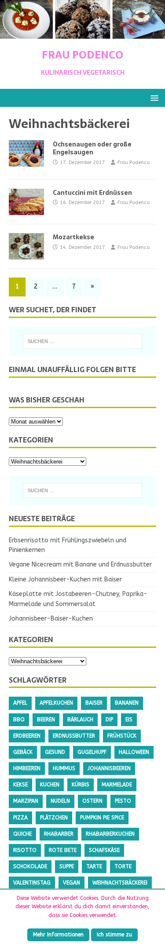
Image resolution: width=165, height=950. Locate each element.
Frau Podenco (133, 162)
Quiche (22, 834)
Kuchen (49, 785)
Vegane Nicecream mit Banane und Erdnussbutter (80, 564)
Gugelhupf (91, 752)
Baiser (94, 703)
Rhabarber (58, 834)
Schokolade (30, 866)
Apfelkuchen (56, 703)
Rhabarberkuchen (110, 834)
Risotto (25, 850)
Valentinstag (32, 883)
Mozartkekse (73, 237)
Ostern (92, 801)
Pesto (123, 801)
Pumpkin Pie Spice (102, 818)
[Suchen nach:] (82, 341)
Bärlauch (80, 719)
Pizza (20, 818)
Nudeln (60, 801)
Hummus (64, 768)
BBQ (19, 719)
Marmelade (117, 785)
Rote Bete (63, 850)
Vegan (71, 883)
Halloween (134, 752)
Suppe (66, 866)
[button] (153, 97)
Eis (128, 719)
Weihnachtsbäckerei (119, 883)
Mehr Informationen (58, 935)
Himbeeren (26, 768)
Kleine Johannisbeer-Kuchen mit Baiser (65, 579)
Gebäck (23, 752)
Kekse (20, 785)
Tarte (94, 866)
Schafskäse (104, 850)
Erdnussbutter (74, 736)
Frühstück (121, 736)
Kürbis (80, 785)
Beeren (46, 719)
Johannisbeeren (109, 768)
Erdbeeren (26, 736)
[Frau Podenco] (82, 33)
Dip (109, 719)
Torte (123, 866)
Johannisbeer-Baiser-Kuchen (51, 618)
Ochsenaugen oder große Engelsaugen (92, 148)
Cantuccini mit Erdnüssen (92, 192)
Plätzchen (54, 818)
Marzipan (25, 801)
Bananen (127, 703)
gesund (55, 752)
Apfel (20, 703)
